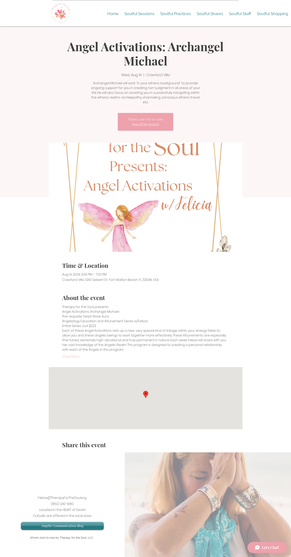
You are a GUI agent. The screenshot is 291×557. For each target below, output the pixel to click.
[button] (139, 13)
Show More (71, 356)
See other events (145, 124)
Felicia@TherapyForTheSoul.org (62, 497)
